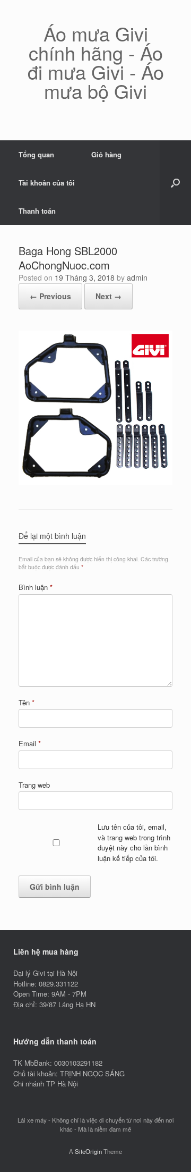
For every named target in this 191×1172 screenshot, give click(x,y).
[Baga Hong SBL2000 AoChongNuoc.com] (95, 482)
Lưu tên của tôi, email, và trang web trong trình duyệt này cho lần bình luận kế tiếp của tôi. (134, 842)
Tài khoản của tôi (47, 183)
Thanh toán (37, 211)
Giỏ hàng (106, 154)
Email (30, 743)
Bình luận (36, 587)
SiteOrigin (88, 1151)
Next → (108, 296)
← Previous (50, 296)
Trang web (34, 785)
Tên (26, 702)
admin (137, 277)
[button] (175, 182)
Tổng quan (36, 154)
